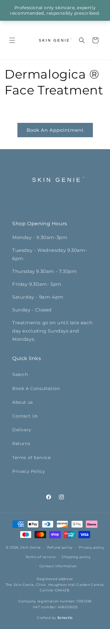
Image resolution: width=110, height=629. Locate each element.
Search (20, 374)
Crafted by (55, 618)
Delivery (21, 429)
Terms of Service (31, 457)
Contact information (58, 566)
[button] (12, 40)
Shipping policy (76, 557)
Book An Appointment (55, 130)
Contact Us (25, 416)
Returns (21, 443)
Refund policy (60, 547)
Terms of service (40, 557)
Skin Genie (30, 547)
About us (22, 402)
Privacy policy (92, 547)
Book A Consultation (36, 388)
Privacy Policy (28, 471)
